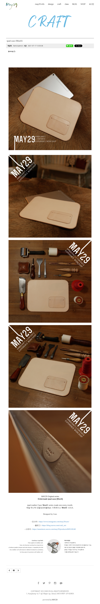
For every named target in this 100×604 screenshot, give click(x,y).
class (67, 4)
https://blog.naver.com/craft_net (54, 525)
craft (59, 4)
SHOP (83, 4)
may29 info (39, 4)
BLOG (74, 4)
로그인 (91, 4)
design (51, 4)
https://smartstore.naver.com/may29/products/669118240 (54, 529)
